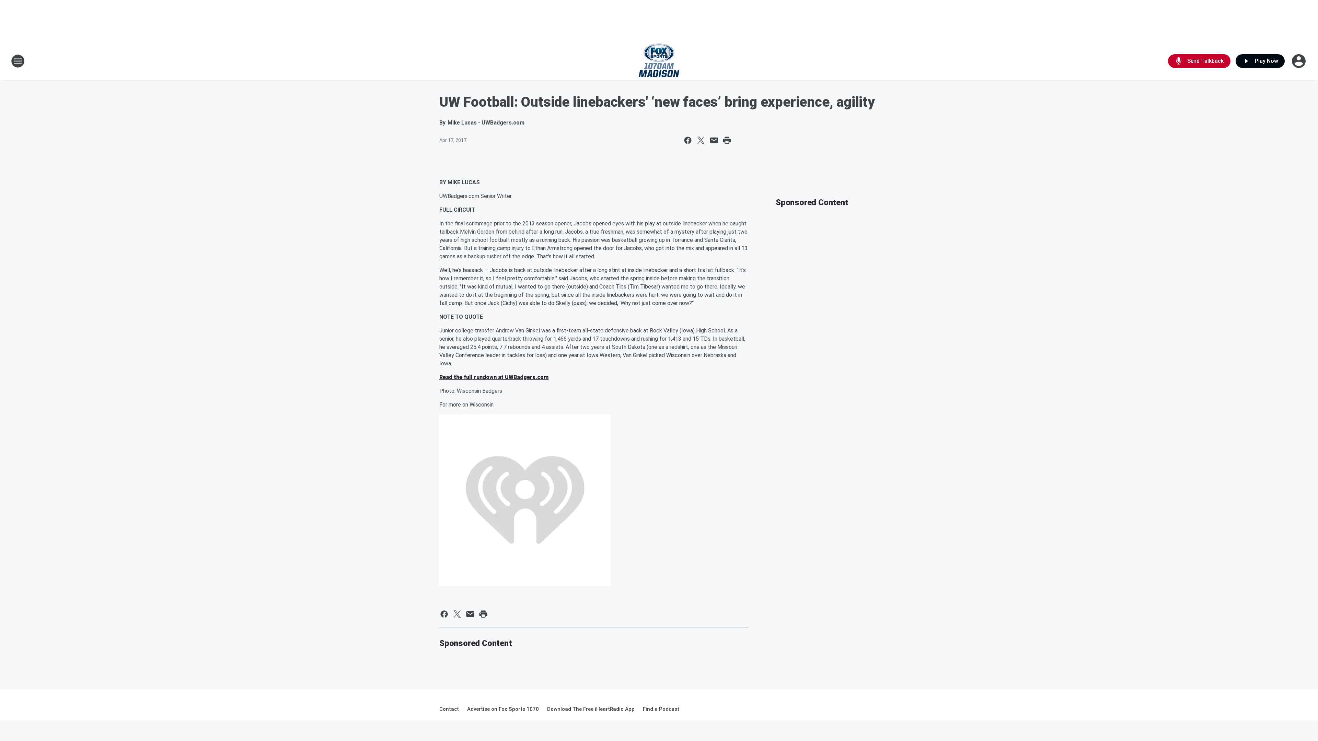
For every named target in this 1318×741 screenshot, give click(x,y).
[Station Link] (659, 61)
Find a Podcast (661, 709)
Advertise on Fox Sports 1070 (503, 709)
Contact (449, 709)
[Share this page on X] (701, 140)
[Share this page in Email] (714, 140)
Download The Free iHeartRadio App (591, 709)
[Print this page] (727, 140)
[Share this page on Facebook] (688, 140)
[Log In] (1299, 61)
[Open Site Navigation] (18, 61)
